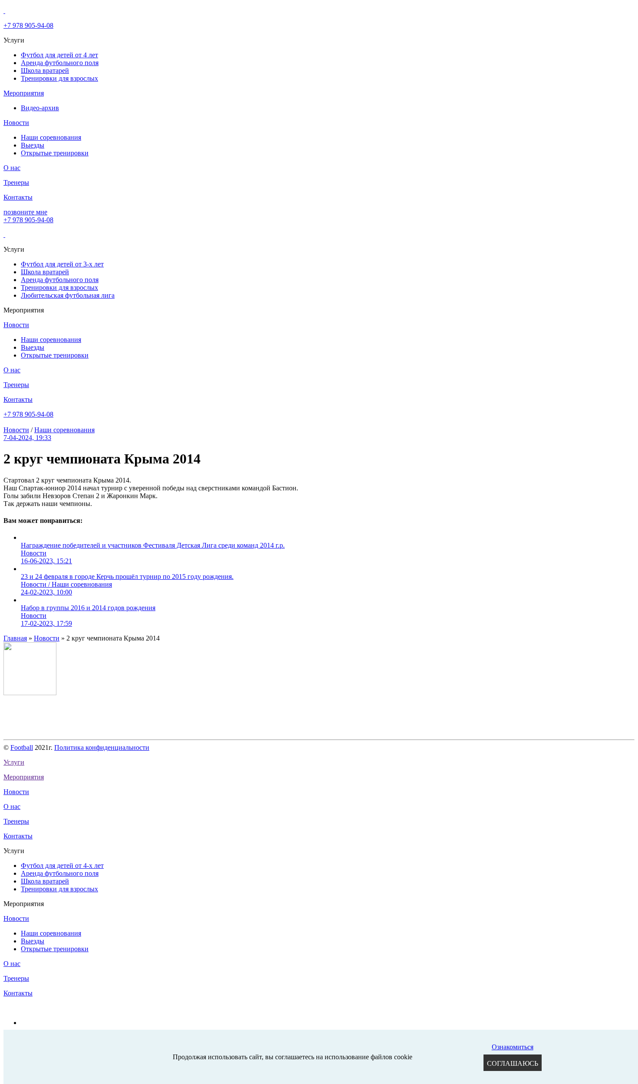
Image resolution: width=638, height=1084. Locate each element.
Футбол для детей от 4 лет (59, 55)
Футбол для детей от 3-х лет (62, 264)
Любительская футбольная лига (68, 295)
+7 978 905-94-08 (28, 25)
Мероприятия (23, 93)
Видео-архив (40, 108)
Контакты (18, 197)
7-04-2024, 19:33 (27, 437)
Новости (16, 122)
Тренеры (16, 182)
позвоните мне (25, 212)
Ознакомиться (512, 1047)
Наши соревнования (51, 137)
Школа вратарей (45, 70)
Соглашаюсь (512, 1063)
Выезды (32, 145)
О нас (11, 167)
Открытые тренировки (55, 153)
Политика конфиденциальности (101, 747)
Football (21, 747)
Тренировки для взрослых (59, 78)
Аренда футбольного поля (60, 62)
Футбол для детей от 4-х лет (62, 865)
